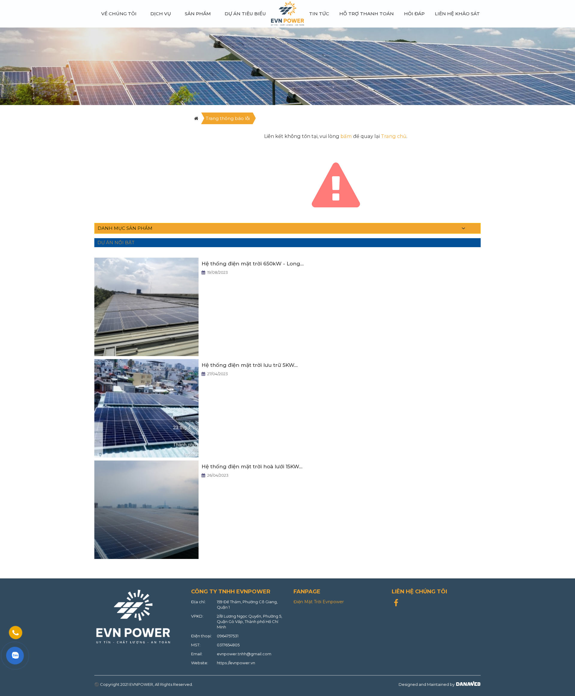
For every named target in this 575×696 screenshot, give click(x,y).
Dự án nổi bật (115, 242)
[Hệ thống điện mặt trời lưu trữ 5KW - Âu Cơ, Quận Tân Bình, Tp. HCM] (146, 408)
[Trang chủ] (196, 118)
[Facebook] (396, 604)
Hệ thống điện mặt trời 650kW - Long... (253, 264)
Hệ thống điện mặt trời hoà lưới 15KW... (252, 466)
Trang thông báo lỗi (228, 118)
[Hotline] (15, 632)
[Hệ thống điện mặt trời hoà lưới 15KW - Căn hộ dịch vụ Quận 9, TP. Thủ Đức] (146, 509)
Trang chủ (393, 136)
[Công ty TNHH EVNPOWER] (287, 13)
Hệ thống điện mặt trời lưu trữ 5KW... (250, 365)
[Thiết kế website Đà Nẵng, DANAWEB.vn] (468, 684)
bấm (346, 136)
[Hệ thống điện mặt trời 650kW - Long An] (146, 306)
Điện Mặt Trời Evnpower (318, 601)
